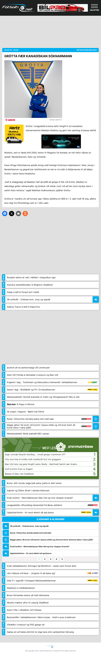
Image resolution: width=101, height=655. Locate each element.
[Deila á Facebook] (4, 213)
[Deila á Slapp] (25, 213)
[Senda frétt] (18, 213)
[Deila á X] (11, 213)
